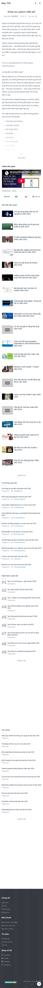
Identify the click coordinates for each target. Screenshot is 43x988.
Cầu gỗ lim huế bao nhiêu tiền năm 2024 (15, 801)
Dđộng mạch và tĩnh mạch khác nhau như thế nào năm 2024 (26, 276)
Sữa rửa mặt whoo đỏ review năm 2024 (15, 793)
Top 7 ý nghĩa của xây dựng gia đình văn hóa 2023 (23, 598)
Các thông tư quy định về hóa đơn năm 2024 (16, 488)
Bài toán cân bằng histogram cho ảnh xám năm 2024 (19, 523)
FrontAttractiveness (19, 542)
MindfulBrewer (18, 491)
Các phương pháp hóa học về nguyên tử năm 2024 (26, 213)
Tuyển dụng (6, 909)
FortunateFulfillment (19, 499)
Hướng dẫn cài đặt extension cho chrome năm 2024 (19, 505)
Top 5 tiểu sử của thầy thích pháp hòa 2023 (21, 651)
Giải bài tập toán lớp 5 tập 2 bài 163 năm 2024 (16, 809)
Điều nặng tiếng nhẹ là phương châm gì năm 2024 (26, 225)
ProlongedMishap (19, 507)
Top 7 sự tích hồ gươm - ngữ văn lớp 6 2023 (21, 581)
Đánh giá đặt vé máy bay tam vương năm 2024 (17, 532)
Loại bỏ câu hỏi (7, 942)
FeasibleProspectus (19, 550)
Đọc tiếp (21, 158)
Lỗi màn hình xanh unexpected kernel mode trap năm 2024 (21, 777)
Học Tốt (6, 3)
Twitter (6, 958)
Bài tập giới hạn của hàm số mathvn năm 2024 (25, 289)
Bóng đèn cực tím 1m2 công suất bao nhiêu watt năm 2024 (27, 315)
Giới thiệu (5, 903)
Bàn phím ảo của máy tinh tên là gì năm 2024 (16, 564)
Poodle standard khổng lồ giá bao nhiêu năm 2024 (18, 768)
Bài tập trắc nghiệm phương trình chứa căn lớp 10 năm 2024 (27, 251)
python (14, 191)
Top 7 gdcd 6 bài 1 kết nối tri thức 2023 (19, 589)
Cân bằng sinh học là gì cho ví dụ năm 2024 (16, 744)
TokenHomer (17, 559)
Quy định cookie (7, 929)
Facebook (6, 955)
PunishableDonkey (19, 518)
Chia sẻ (37, 196)
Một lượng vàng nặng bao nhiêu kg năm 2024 (16, 497)
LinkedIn (6, 961)
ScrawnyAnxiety (18, 526)
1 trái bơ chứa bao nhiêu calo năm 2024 (15, 556)
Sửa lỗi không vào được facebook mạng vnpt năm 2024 (20, 540)
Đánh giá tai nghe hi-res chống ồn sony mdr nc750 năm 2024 (21, 548)
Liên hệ (4, 906)
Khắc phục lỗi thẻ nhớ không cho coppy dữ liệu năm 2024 (20, 735)
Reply (8, 196)
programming (6, 191)
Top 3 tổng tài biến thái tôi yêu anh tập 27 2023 (22, 616)
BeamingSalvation (19, 534)
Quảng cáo (5, 912)
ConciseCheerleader (20, 567)
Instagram (7, 965)
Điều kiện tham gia (8, 925)
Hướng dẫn (6, 939)
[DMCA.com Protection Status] (11, 982)
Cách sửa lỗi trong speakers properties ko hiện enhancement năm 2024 (27, 343)
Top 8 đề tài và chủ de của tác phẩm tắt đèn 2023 (23, 643)
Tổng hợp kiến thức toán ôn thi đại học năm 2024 (26, 436)
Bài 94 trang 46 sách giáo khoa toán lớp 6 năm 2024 (19, 760)
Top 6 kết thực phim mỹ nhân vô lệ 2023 (20, 624)
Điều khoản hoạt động (9, 922)
